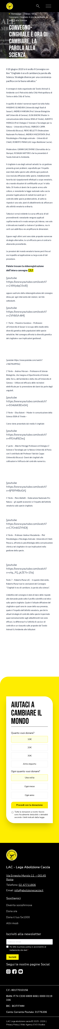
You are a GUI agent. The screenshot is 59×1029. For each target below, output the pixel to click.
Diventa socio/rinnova (19, 905)
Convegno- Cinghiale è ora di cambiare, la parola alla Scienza (28, 19)
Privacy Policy (12, 1024)
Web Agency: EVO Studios (32, 1024)
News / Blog (30, 13)
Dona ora (11, 911)
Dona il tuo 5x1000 (18, 917)
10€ (30, 739)
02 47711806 (27, 885)
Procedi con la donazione (29, 805)
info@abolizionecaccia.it (28, 890)
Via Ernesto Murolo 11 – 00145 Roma (26, 877)
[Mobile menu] (48, 6)
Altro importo (29, 763)
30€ (30, 755)
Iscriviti (12, 957)
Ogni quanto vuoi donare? (25, 771)
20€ (30, 747)
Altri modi (12, 923)
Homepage (16, 13)
